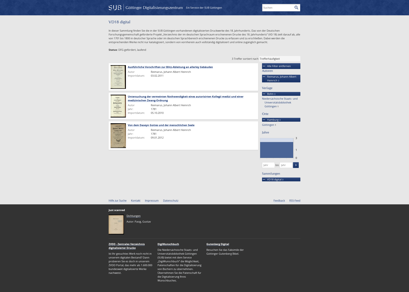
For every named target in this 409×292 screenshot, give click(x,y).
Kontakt (135, 200)
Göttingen (269, 125)
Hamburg (271, 120)
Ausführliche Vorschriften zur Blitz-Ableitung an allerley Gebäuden (170, 67)
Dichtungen (134, 216)
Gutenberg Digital (217, 244)
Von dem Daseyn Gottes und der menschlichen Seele (161, 125)
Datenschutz (170, 200)
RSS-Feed (294, 200)
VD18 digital (272, 179)
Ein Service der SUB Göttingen (204, 7)
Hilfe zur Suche (118, 200)
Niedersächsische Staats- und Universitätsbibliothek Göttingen (280, 102)
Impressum (152, 200)
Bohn (268, 94)
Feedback (279, 200)
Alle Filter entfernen (276, 66)
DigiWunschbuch (168, 244)
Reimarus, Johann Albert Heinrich (279, 78)
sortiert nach (251, 59)
